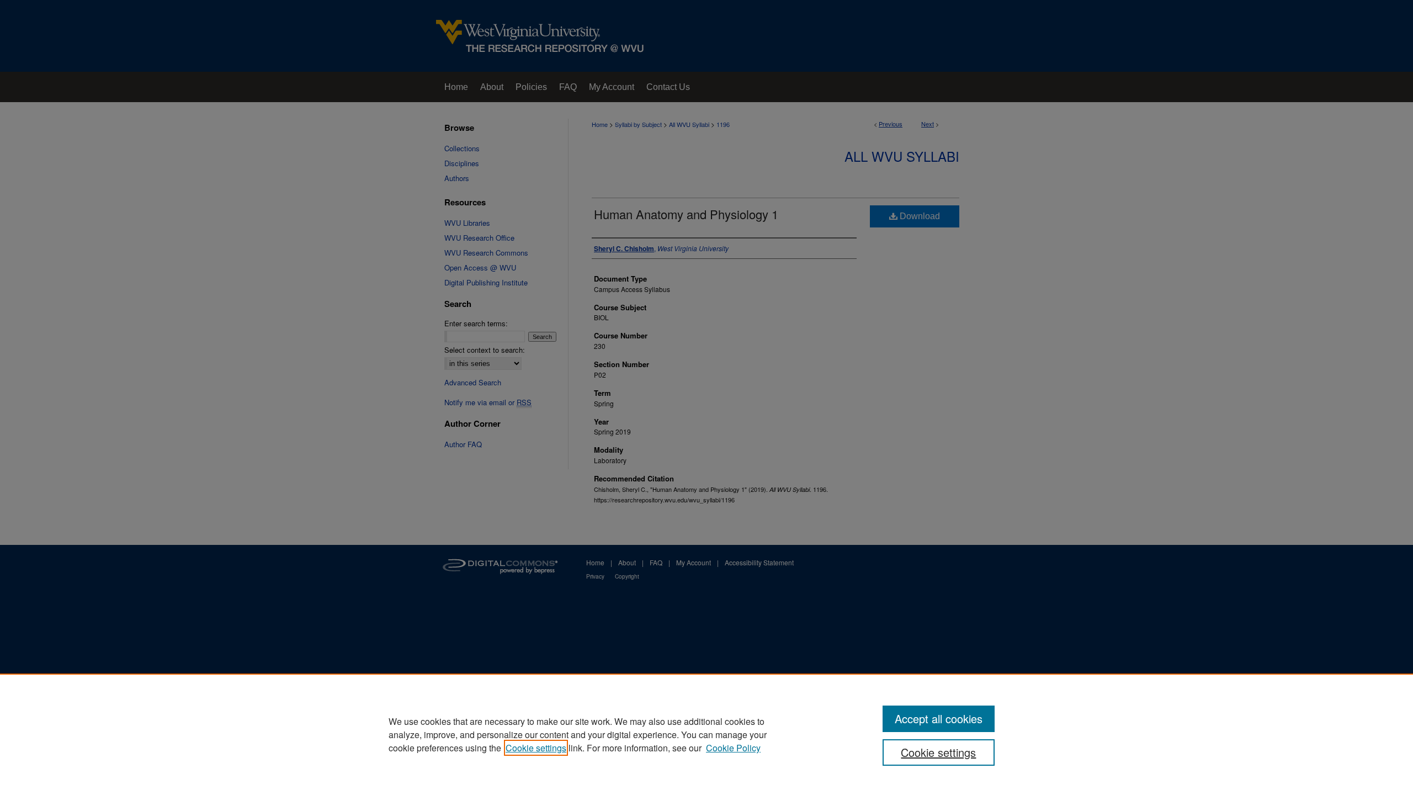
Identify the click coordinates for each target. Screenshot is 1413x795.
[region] (706, 734)
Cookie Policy (733, 747)
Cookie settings (536, 747)
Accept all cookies (938, 719)
